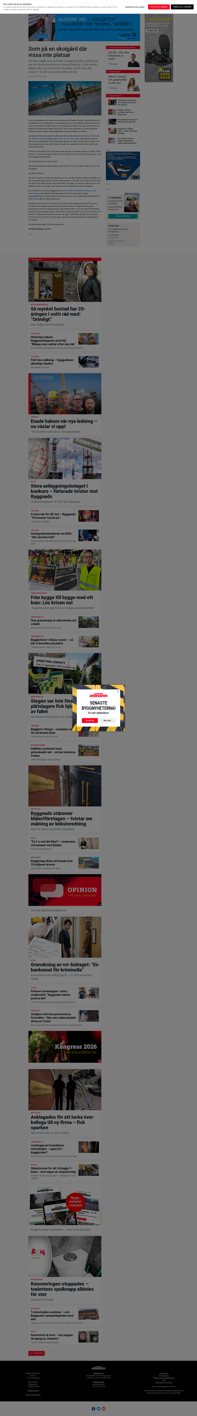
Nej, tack (107, 720)
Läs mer (36, 9)
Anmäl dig (90, 720)
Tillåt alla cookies (159, 7)
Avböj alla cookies (182, 7)
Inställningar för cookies (135, 7)
